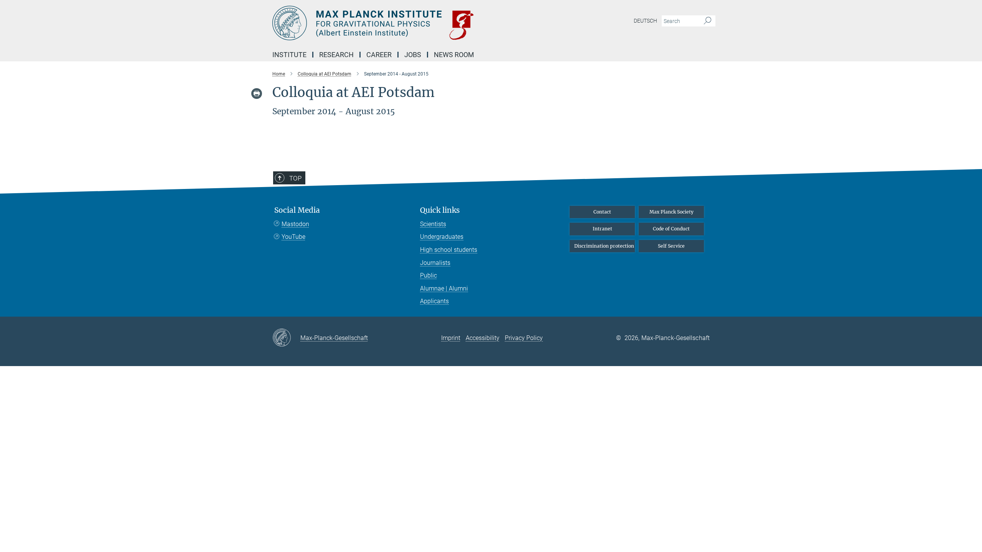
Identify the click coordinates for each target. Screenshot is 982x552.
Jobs (412, 55)
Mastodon (295, 224)
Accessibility (482, 338)
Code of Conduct (671, 229)
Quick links (440, 210)
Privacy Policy (524, 338)
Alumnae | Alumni (444, 288)
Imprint (450, 338)
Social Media (297, 210)
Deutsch (645, 21)
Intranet (602, 229)
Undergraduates (441, 236)
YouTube (293, 236)
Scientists (433, 224)
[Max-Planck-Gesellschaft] (286, 338)
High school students (448, 249)
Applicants (434, 301)
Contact (602, 212)
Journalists (435, 262)
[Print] (256, 93)
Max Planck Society (671, 212)
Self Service (671, 246)
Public (428, 275)
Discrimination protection (604, 246)
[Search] (707, 21)
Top (295, 178)
